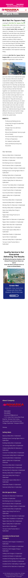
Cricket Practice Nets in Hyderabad (12, 190)
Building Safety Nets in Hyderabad (12, 175)
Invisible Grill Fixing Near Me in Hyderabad (14, 558)
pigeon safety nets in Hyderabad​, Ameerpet (11, 196)
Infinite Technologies (17, 576)
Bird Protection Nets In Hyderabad (12, 165)
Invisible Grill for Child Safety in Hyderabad (14, 564)
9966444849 (13, 295)
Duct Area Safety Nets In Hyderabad (12, 200)
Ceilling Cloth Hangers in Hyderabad (12, 553)
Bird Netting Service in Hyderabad (12, 163)
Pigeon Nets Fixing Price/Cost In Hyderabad (11, 216)
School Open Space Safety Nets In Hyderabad (12, 231)
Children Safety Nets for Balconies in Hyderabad (12, 181)
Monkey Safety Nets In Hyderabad (12, 207)
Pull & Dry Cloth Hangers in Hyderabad (13, 546)
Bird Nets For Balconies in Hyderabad (13, 158)
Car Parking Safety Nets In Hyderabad (13, 178)
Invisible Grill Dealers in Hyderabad (12, 556)
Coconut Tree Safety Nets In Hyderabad (13, 185)
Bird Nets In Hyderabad (9, 160)
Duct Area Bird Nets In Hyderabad (12, 193)
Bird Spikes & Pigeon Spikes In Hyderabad (14, 168)
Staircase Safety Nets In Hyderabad (12, 239)
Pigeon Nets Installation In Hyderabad (13, 222)
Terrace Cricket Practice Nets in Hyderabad (11, 243)
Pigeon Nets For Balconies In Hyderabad (13, 219)
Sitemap (5, 427)
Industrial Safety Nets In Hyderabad (12, 202)
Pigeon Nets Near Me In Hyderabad (12, 224)
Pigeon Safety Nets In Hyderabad (11, 227)
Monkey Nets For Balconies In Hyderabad (14, 205)
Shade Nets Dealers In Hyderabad (12, 234)
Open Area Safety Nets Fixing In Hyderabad (11, 211)
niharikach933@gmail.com (11, 415)
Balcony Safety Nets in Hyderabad (12, 155)
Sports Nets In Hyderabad (10, 237)
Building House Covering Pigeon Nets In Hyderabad (13, 171)
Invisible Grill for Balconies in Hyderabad (13, 566)
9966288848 (7, 413)
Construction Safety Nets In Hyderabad (13, 187)
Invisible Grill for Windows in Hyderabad (13, 561)
